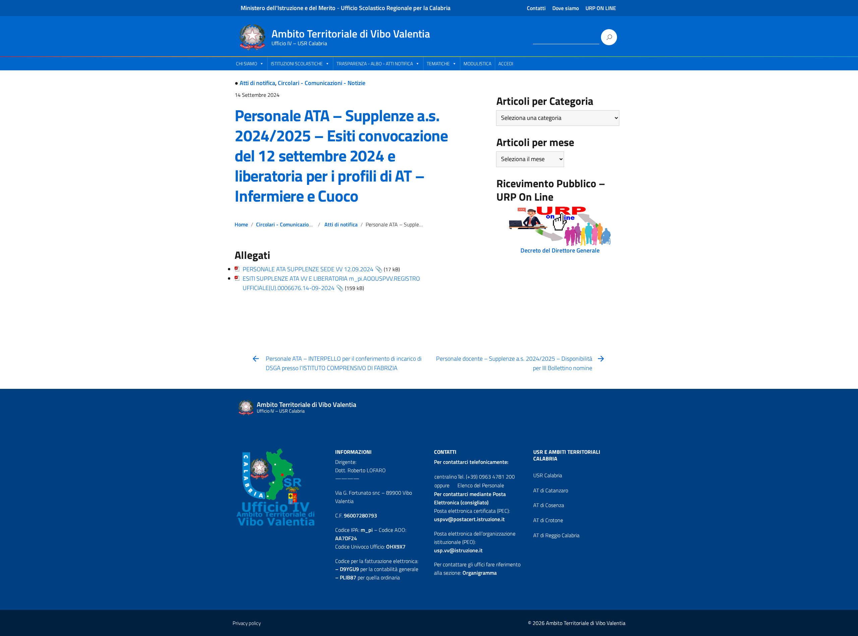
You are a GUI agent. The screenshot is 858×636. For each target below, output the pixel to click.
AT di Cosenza (548, 505)
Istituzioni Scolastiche (297, 63)
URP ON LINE (601, 8)
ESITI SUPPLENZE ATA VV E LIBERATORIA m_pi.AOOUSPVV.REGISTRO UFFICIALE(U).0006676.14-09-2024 (331, 283)
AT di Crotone (548, 520)
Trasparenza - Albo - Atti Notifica (374, 63)
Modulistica (477, 63)
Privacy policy (247, 623)
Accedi (505, 63)
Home (241, 224)
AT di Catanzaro (550, 490)
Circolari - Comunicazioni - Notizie (321, 82)
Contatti (536, 8)
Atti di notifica (257, 82)
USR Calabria (547, 475)
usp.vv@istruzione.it (458, 550)
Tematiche (438, 63)
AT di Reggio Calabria (556, 535)
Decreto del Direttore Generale (560, 250)
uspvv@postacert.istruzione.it (469, 519)
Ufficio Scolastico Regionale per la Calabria (395, 7)
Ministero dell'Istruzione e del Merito (288, 7)
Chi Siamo (246, 63)
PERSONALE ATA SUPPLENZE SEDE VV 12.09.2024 (308, 269)
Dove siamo (565, 8)
